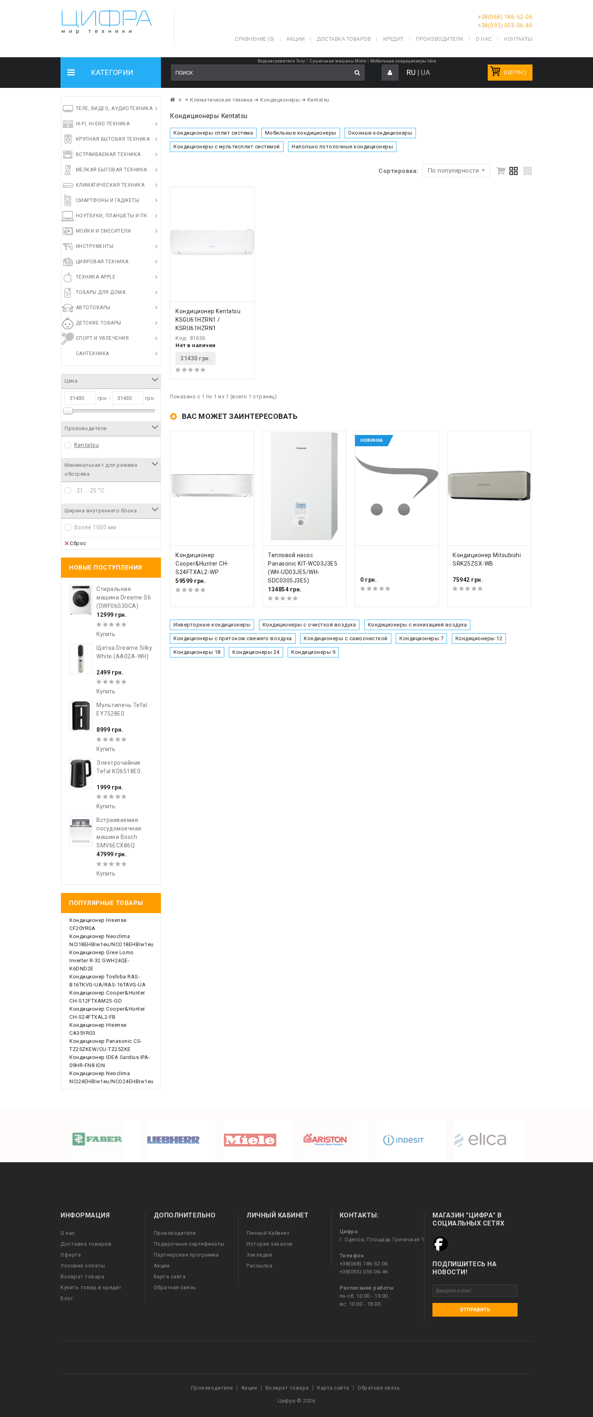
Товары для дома (101, 292)
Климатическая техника (110, 185)
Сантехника (92, 353)
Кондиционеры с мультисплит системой (226, 147)
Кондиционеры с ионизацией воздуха (417, 625)
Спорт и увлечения (102, 338)
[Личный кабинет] (390, 73)
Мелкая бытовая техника (111, 170)
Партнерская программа (186, 1255)
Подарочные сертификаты (189, 1244)
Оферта (71, 1255)
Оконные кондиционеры (380, 133)
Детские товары (98, 323)
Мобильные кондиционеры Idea (403, 61)
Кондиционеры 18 (197, 652)
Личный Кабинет (268, 1233)
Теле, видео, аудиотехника (114, 108)
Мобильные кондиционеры (300, 133)
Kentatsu (86, 445)
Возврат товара (82, 1276)
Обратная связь (175, 1287)
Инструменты (95, 246)
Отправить (475, 1310)
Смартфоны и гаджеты (108, 200)
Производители (440, 39)
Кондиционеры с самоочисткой (346, 638)
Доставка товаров (86, 1244)
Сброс (78, 543)
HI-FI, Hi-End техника (103, 124)
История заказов (269, 1244)
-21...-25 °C (89, 490)
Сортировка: (398, 171)
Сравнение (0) (254, 39)
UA (425, 72)
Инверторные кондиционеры (212, 625)
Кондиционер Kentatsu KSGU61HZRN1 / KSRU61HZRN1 (207, 319)
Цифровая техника (102, 261)
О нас (68, 1233)
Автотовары (93, 307)
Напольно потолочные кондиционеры (342, 147)
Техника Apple (96, 277)
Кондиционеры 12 (479, 638)
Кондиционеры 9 (313, 652)
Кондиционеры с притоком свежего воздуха (232, 638)
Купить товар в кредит (91, 1287)
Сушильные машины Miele (337, 61)
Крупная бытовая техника (113, 139)
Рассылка (259, 1266)
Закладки (259, 1255)
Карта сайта (170, 1276)
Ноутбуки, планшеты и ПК (112, 215)
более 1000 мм (95, 527)
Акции (162, 1266)
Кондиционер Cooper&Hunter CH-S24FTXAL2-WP (202, 563)
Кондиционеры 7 (421, 638)
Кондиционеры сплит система (213, 133)
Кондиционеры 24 (256, 652)
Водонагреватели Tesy (281, 61)
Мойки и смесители (103, 231)
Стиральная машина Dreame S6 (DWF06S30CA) (123, 597)
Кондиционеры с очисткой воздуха (309, 625)
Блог (67, 1298)
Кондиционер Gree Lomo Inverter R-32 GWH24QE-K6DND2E (101, 960)
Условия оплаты (83, 1266)
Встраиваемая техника (108, 154)
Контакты (518, 39)
